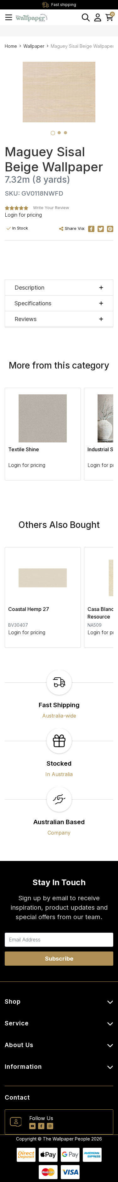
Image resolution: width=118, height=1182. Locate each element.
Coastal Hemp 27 (28, 609)
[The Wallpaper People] (31, 17)
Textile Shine (23, 449)
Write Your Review (51, 207)
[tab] (53, 133)
